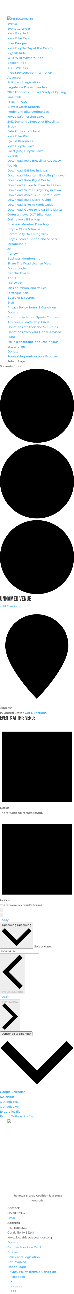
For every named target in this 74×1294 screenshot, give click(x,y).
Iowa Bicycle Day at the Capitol (30, 48)
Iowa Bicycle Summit (23, 33)
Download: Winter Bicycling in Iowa (34, 190)
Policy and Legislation (23, 82)
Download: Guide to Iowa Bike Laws (34, 185)
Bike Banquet (17, 43)
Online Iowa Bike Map (23, 219)
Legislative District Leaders (27, 87)
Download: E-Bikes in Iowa (27, 170)
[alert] (37, 769)
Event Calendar (18, 28)
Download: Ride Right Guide (28, 180)
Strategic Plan (17, 293)
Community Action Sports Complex (33, 317)
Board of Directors (21, 297)
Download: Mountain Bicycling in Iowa (36, 175)
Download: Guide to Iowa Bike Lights (34, 209)
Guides (12, 156)
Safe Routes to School (23, 131)
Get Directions (35, 713)
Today (4, 920)
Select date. (43, 946)
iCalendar (7, 1097)
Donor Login (16, 268)
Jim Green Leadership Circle (28, 322)
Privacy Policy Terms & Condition (31, 307)
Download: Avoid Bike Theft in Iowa (33, 195)
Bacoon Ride (16, 63)
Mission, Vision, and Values (26, 288)
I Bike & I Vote (17, 102)
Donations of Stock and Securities (32, 327)
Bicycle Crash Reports (23, 107)
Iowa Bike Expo (18, 38)
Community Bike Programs (27, 234)
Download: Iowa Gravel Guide (29, 200)
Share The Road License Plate (29, 263)
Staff (10, 302)
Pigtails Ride (16, 53)
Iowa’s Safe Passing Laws (25, 116)
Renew (12, 253)
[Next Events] (1, 915)
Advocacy (14, 77)
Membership (17, 244)
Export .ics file (10, 1111)
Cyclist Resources (20, 141)
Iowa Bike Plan (18, 136)
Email (11, 1218)
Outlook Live (9, 1106)
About (11, 278)
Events (12, 24)
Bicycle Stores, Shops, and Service (32, 239)
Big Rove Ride (17, 68)
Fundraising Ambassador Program (32, 356)
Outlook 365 (9, 1102)
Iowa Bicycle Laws (20, 146)
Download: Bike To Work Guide (30, 204)
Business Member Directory (28, 224)
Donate (12, 312)
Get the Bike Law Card (24, 1247)
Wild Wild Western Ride (25, 58)
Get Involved (16, 1262)
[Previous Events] (1, 910)
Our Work (14, 283)
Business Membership (23, 258)
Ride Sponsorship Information (29, 72)
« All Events (8, 606)
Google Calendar (12, 1092)
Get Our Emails (18, 273)
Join (10, 248)
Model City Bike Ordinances (28, 112)
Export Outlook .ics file (16, 1116)
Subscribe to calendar (16, 1033)
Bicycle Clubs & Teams (23, 229)
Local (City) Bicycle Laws (25, 151)
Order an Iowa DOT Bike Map (29, 214)
